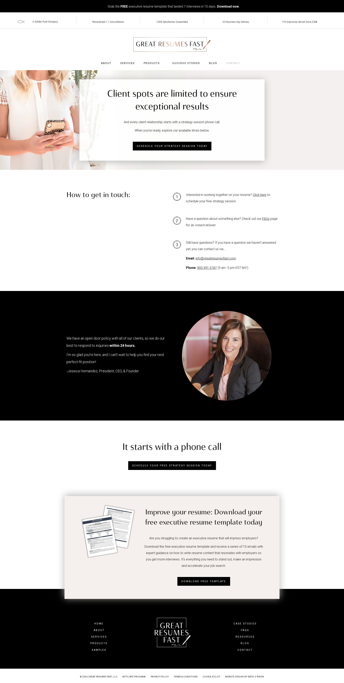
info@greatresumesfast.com (215, 258)
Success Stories (186, 63)
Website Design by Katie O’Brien (244, 677)
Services (127, 63)
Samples (99, 650)
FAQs (266, 219)
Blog (213, 63)
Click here (259, 195)
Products (152, 63)
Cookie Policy (211, 677)
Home (99, 623)
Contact (233, 63)
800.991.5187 (207, 268)
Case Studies (245, 623)
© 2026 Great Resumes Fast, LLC (98, 677)
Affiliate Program (134, 677)
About (106, 63)
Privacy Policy (160, 677)
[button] (172, 146)
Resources (245, 636)
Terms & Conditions (186, 677)
